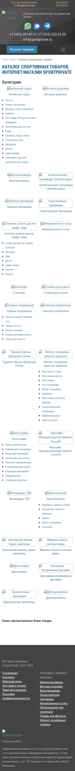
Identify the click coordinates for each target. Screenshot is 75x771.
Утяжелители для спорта (18, 467)
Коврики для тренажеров (18, 449)
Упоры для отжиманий (16, 453)
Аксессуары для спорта (17, 458)
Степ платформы (50, 384)
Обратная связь (12, 681)
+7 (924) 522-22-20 (52, 34)
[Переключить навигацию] (63, 49)
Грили (8, 131)
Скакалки (47, 527)
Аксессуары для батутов (17, 126)
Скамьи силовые (14, 330)
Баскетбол (10, 144)
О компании (10, 673)
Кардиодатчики (13, 475)
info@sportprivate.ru (37, 39)
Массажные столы (51, 371)
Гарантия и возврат (14, 690)
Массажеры (48, 380)
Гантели (9, 269)
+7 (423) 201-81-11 (23, 34)
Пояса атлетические (15, 444)
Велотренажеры (50, 691)
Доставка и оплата (14, 686)
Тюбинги (9, 113)
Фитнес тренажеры (51, 389)
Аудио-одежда (12, 153)
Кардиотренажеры (51, 682)
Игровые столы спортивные (19, 109)
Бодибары (47, 393)
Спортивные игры (14, 140)
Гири (7, 256)
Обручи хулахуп (49, 420)
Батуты (9, 100)
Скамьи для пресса (15, 339)
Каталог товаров (22, 49)
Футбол (9, 148)
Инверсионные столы (53, 703)
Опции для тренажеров (17, 471)
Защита (46, 518)
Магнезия (10, 252)
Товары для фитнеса (53, 716)
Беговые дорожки (51, 686)
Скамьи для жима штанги (18, 334)
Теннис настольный (15, 104)
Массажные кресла (52, 376)
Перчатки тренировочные (18, 462)
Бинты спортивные (51, 522)
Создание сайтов (11, 741)
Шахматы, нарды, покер (17, 135)
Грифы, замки (12, 265)
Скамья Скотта (13, 325)
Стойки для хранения (16, 480)
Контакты (8, 677)
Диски (8, 260)
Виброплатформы (51, 415)
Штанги (9, 274)
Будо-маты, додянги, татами (56, 504)
